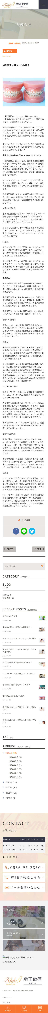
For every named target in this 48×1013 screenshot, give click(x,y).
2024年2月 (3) (15, 773)
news (9, 51)
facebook (16, 531)
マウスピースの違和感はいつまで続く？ (19, 674)
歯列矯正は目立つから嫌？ (14, 696)
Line (24, 531)
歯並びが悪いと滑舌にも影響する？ (17, 627)
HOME (11, 43)
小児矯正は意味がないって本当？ (16, 685)
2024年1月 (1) (15, 777)
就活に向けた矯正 (10, 616)
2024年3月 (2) (15, 769)
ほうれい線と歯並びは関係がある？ (17, 662)
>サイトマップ (7, 997)
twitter (32, 531)
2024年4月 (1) (15, 765)
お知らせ (17, 43)
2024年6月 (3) (15, 757)
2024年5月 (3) (15, 761)
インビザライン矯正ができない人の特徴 (19, 638)
